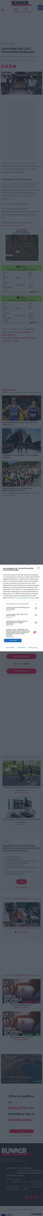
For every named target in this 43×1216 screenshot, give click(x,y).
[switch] (35, 608)
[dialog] (21, 608)
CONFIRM (12, 640)
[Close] (39, 568)
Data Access (21, 647)
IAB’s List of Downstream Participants (24, 598)
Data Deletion (10, 647)
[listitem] (21, 604)
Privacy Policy (32, 647)
